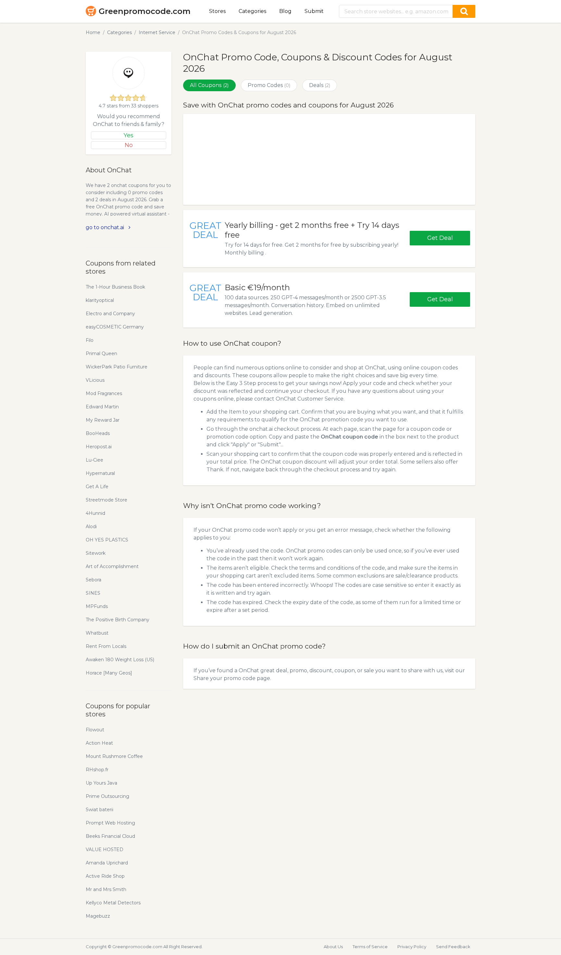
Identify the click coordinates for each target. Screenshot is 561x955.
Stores (217, 11)
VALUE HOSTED (104, 849)
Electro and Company (110, 313)
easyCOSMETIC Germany (115, 327)
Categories (252, 11)
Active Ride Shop (105, 876)
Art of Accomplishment (112, 566)
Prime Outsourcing (107, 796)
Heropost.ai (99, 447)
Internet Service (157, 32)
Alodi (91, 526)
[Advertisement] (329, 159)
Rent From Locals (106, 646)
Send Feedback (453, 946)
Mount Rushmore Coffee (114, 756)
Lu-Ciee (94, 460)
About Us (333, 946)
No (129, 145)
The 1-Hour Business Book (115, 287)
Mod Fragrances (104, 393)
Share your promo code (224, 678)
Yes (128, 135)
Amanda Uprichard (107, 863)
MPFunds (97, 606)
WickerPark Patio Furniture (116, 367)
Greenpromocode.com (145, 11)
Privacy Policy (411, 946)
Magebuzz (98, 916)
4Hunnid (95, 513)
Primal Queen (101, 353)
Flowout (95, 730)
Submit (314, 11)
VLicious (95, 380)
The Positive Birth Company (117, 620)
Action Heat (99, 743)
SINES (93, 593)
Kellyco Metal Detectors (113, 903)
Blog (285, 11)
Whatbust (97, 633)
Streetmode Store (106, 500)
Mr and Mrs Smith (106, 889)
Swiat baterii (99, 809)
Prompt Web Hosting (110, 823)
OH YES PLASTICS (107, 540)
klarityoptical (100, 300)
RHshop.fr (97, 770)
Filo (90, 340)
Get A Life (97, 487)
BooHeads (98, 433)
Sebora (93, 580)
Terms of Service (370, 946)
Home (93, 32)
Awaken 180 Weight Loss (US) (120, 660)
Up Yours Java (101, 783)
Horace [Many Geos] (109, 673)
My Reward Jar (102, 420)
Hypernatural (100, 473)
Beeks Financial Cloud (110, 836)
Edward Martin (102, 407)
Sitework (96, 553)
